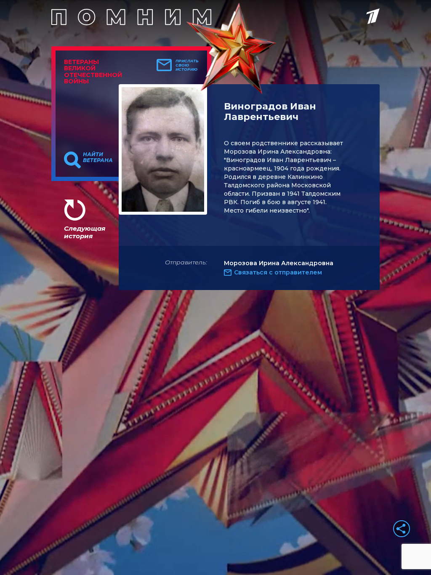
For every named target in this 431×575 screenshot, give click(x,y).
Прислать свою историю (187, 65)
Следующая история (84, 232)
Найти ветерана (98, 157)
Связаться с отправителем (278, 272)
